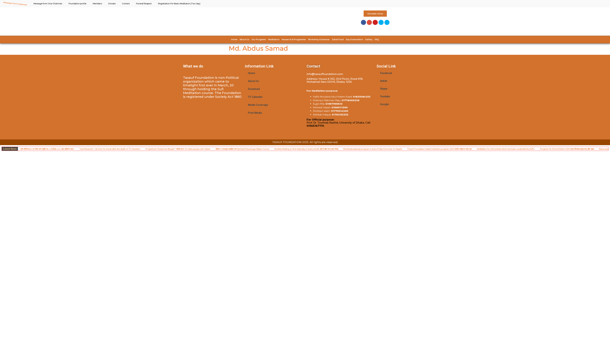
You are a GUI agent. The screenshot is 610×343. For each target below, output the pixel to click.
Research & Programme (294, 39)
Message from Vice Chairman (48, 3)
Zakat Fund (338, 39)
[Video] (387, 22)
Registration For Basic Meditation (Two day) (179, 3)
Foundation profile (77, 3)
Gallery (368, 39)
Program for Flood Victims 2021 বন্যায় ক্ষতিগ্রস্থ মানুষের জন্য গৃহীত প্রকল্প (567, 149)
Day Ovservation (354, 39)
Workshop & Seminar (319, 39)
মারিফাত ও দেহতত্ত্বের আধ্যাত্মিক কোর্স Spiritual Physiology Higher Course (242, 149)
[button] (375, 13)
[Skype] (381, 22)
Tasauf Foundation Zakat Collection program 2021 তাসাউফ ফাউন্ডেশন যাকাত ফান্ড (439, 149)
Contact (126, 3)
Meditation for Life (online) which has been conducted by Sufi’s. (506, 149)
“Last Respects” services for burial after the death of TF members (109, 149)
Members (97, 3)
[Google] (369, 22)
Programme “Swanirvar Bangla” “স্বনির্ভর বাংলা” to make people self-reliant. (178, 149)
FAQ (377, 39)
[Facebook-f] (363, 22)
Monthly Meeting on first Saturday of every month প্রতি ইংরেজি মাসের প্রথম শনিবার (306, 149)
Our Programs (258, 39)
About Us (244, 39)
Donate (112, 3)
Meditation (273, 39)
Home (234, 39)
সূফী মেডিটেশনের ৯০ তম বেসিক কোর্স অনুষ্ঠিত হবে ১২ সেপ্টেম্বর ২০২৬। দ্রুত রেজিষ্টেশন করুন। (47, 149)
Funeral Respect (144, 3)
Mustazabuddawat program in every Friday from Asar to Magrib (372, 149)
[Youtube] (375, 22)
